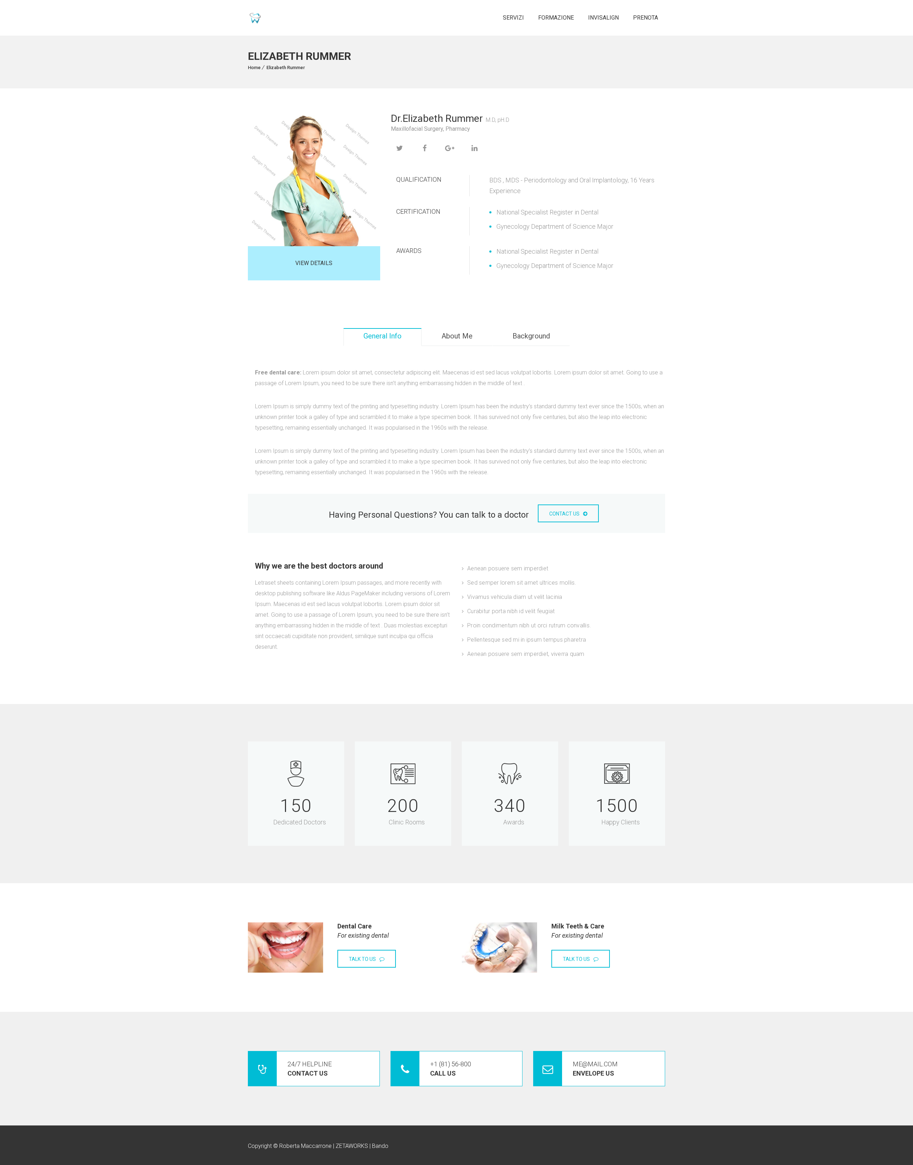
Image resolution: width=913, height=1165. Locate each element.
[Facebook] (425, 148)
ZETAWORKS (352, 1146)
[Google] (450, 148)
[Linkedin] (475, 148)
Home (254, 67)
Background (531, 336)
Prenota (645, 17)
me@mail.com (595, 1068)
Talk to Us (362, 959)
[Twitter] (400, 148)
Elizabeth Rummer (285, 67)
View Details (313, 263)
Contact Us (564, 514)
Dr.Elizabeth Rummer (437, 118)
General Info (382, 336)
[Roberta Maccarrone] (255, 18)
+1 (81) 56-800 (450, 1068)
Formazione (556, 17)
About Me (457, 336)
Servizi (513, 17)
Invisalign (603, 17)
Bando (380, 1146)
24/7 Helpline (309, 1068)
